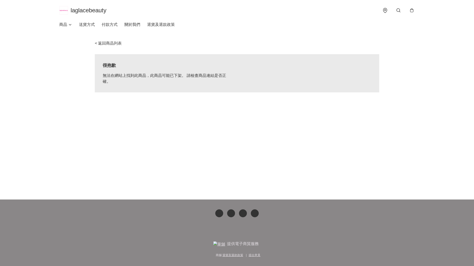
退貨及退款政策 (161, 24)
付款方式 (110, 24)
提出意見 (254, 255)
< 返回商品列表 (108, 43)
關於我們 (132, 24)
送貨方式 (87, 24)
